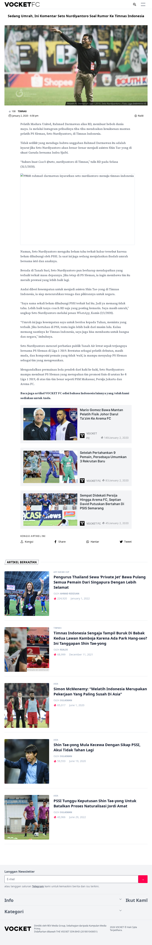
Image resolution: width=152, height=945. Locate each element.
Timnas (22, 111)
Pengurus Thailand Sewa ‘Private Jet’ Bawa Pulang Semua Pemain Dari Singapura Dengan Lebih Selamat (100, 582)
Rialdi (140, 115)
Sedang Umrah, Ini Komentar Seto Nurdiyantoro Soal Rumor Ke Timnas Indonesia (76, 16)
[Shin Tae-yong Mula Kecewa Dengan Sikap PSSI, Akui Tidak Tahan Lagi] (26, 761)
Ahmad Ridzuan (69, 594)
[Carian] (134, 4)
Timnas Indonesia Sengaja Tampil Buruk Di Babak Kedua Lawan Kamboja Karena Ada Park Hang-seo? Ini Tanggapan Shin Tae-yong (100, 638)
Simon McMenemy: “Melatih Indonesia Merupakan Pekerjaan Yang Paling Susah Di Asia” (100, 691)
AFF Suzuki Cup (61, 572)
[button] (143, 4)
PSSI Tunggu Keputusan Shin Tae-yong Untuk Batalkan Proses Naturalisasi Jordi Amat (95, 803)
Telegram (38, 886)
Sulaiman (66, 700)
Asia (56, 684)
